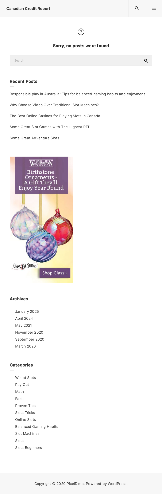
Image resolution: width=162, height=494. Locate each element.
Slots (19, 441)
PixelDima (75, 484)
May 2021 (23, 325)
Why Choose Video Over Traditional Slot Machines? (54, 105)
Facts (20, 399)
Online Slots (25, 419)
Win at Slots (25, 378)
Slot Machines (27, 433)
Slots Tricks (25, 413)
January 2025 (27, 311)
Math (19, 391)
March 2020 (25, 346)
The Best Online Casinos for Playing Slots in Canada (55, 116)
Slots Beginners (28, 448)
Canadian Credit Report (28, 8)
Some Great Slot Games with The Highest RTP (50, 127)
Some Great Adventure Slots (34, 138)
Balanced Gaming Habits (36, 426)
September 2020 (29, 339)
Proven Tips (25, 406)
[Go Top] (154, 484)
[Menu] (153, 8)
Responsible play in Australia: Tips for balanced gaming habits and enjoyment (77, 94)
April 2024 (24, 318)
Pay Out (22, 385)
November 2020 (29, 332)
